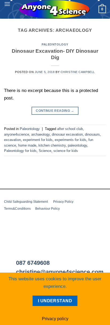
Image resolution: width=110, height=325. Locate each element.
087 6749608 (33, 262)
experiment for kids (38, 140)
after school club (70, 129)
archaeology (40, 134)
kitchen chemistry (52, 145)
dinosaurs (92, 134)
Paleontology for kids (20, 151)
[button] (7, 4)
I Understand (55, 301)
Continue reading (55, 111)
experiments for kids (70, 140)
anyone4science (16, 134)
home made (27, 145)
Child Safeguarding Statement (26, 202)
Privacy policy (55, 318)
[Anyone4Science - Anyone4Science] (54, 9)
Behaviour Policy (47, 209)
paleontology (77, 145)
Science (45, 151)
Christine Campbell (78, 72)
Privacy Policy (63, 202)
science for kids (65, 151)
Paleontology (55, 44)
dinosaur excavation (67, 134)
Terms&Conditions (17, 209)
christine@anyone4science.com (60, 272)
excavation (12, 140)
